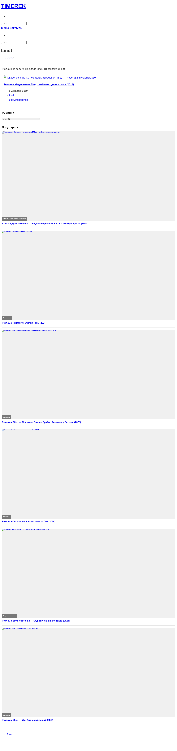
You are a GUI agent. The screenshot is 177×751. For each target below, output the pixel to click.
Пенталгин (7, 318)
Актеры (6, 218)
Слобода (6, 516)
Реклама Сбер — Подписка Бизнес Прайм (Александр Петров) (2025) (41, 422)
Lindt (9, 60)
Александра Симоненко (17, 218)
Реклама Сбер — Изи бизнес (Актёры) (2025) (27, 720)
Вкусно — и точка (9, 616)
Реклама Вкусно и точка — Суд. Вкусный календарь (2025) (36, 620)
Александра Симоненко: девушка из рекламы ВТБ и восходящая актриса (44, 223)
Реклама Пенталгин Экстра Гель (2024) (24, 323)
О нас (9, 734)
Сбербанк (6, 417)
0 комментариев (18, 99)
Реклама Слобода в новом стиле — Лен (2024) (28, 521)
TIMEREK (13, 6)
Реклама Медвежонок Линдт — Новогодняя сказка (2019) (39, 84)
